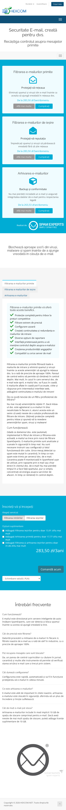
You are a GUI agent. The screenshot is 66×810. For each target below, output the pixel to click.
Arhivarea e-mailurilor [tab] (16, 295)
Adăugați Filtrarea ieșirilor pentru (33, 532)
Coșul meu (57, 4)
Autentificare (42, 4)
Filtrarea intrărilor (13, 517)
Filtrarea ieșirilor (35, 517)
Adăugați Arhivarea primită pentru (33, 538)
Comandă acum (51, 569)
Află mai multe (24, 106)
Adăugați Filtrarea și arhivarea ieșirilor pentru (31, 544)
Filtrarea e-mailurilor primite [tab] (19, 283)
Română (29, 4)
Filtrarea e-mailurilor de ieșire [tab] (20, 289)
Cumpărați (44, 106)
